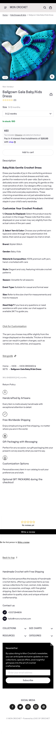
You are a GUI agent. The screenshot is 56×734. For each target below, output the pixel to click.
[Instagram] (28, 707)
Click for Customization (15, 326)
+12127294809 (15, 612)
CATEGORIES (35, 636)
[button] (45, 7)
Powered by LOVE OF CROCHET (36, 718)
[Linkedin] (36, 707)
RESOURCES (9, 636)
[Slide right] (52, 52)
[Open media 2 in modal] (28, 52)
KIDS (14, 366)
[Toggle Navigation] (5, 7)
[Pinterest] (43, 707)
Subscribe (28, 680)
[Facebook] (12, 707)
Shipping (18, 135)
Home (5, 15)
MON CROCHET (15, 718)
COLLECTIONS (9, 628)
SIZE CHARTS (35, 628)
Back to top (9, 558)
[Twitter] (20, 707)
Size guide (8, 356)
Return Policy (9, 384)
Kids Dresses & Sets (18, 15)
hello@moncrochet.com (19, 618)
